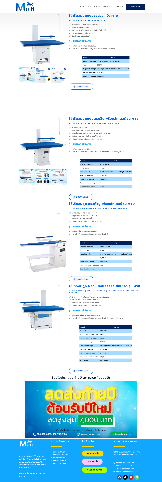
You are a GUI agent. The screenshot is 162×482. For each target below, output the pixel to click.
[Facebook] (119, 477)
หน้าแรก (81, 6)
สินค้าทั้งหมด (92, 6)
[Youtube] (131, 477)
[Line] (136, 477)
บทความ (120, 6)
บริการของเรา (108, 6)
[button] (21, 74)
